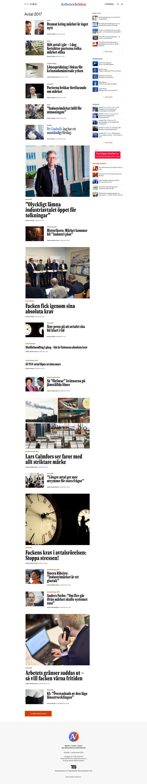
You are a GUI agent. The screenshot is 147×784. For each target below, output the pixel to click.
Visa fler (108, 51)
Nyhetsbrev (109, 4)
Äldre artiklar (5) (38, 713)
